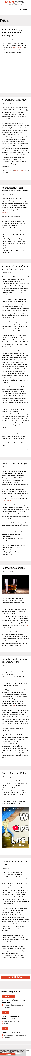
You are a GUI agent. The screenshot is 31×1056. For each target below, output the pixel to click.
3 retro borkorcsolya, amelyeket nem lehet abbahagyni (12, 32)
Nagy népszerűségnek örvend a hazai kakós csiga (15, 189)
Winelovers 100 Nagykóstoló (12, 1032)
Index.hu (4, 212)
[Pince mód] (16, 9)
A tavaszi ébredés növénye (14, 99)
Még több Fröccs (15, 977)
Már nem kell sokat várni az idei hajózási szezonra (15, 267)
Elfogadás (8, 1054)
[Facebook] (22, 9)
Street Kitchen (16, 48)
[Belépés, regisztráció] (18, 9)
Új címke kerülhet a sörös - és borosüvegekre (15, 660)
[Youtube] (26, 9)
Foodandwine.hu (19, 170)
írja (27, 625)
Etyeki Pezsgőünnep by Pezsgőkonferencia (11, 1017)
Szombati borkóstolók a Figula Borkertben (13, 1001)
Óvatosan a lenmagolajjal (14, 463)
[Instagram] (24, 9)
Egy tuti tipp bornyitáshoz (14, 773)
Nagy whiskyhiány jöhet (13, 567)
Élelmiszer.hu (7, 500)
